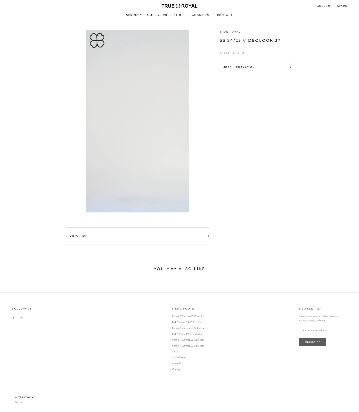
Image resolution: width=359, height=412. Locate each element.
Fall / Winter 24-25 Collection (187, 322)
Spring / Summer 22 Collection (188, 345)
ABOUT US (200, 14)
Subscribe (312, 342)
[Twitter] (238, 53)
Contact (176, 369)
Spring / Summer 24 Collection (188, 328)
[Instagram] (22, 317)
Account (324, 5)
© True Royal (26, 397)
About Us (177, 363)
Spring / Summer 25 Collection (155, 14)
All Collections (179, 357)
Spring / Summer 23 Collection (188, 339)
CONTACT (225, 14)
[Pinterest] (243, 53)
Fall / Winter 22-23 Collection (187, 334)
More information (239, 67)
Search (343, 5)
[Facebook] (233, 53)
